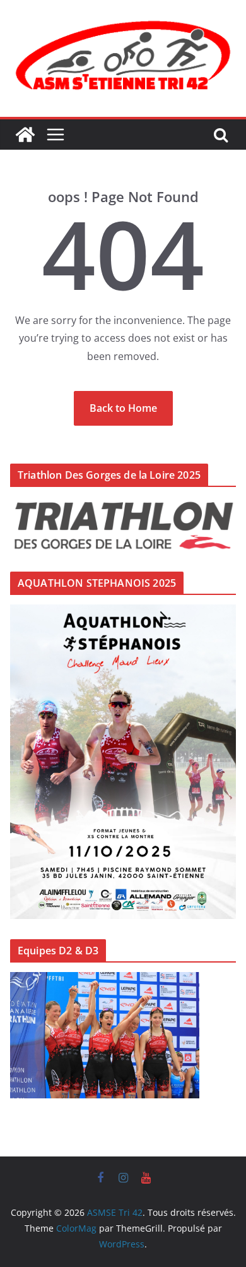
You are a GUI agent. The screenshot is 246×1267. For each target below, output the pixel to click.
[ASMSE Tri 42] (25, 134)
